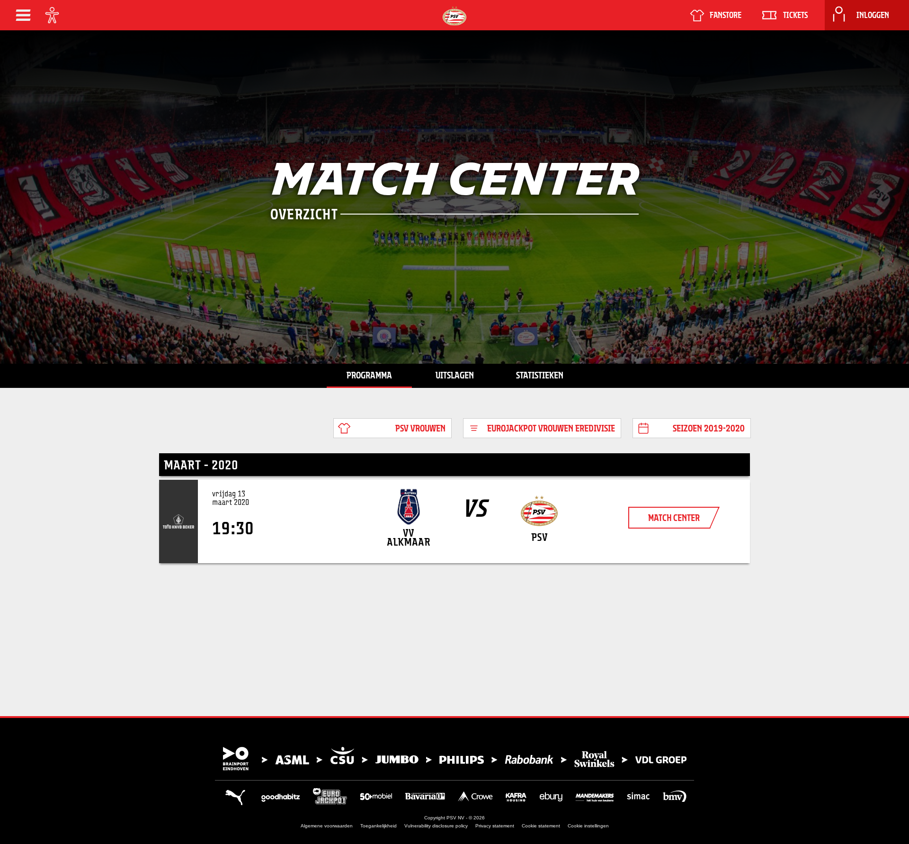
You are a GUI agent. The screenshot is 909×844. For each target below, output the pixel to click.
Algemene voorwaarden (327, 825)
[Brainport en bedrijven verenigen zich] (454, 759)
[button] (23, 15)
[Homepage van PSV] (454, 16)
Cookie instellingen (588, 825)
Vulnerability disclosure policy (436, 825)
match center (674, 517)
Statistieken (539, 375)
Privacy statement (494, 825)
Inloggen (872, 15)
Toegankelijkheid (378, 825)
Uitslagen (455, 375)
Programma (369, 375)
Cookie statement (541, 825)
